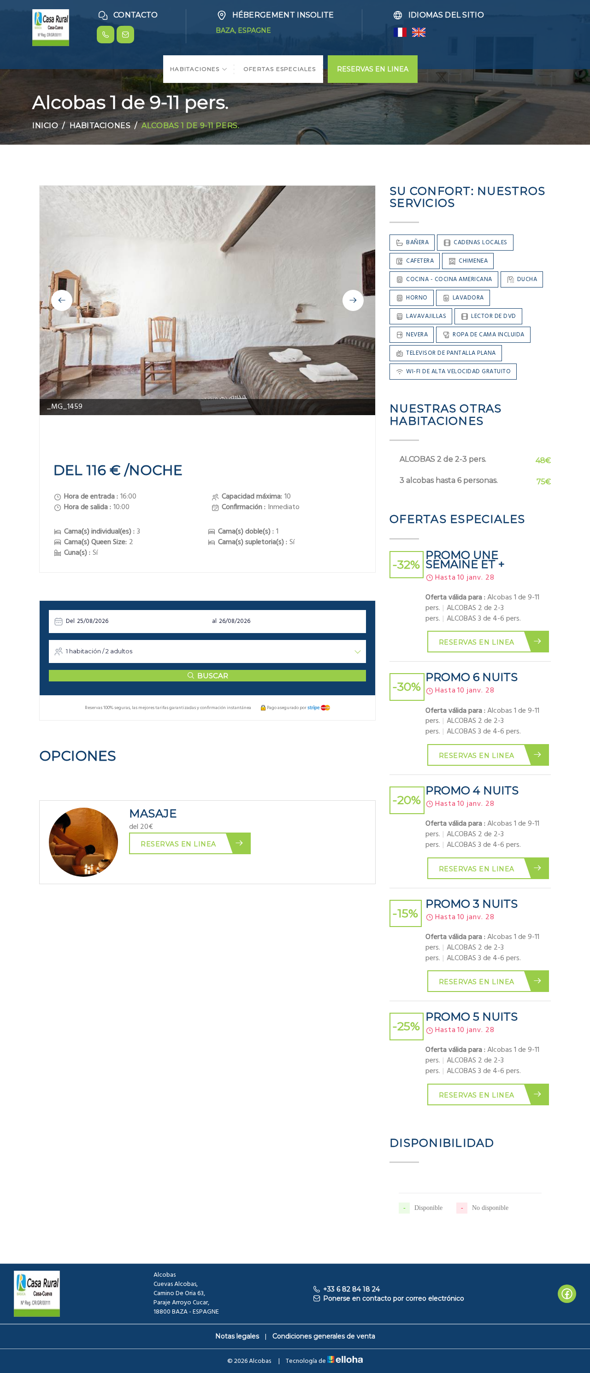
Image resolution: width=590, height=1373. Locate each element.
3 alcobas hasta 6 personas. (449, 480)
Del (70, 621)
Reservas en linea (178, 844)
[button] (61, 300)
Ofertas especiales (279, 68)
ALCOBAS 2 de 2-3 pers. (443, 459)
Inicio (45, 125)
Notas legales (237, 1336)
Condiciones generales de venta (323, 1336)
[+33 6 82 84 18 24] (105, 34)
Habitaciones (196, 68)
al (214, 621)
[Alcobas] (50, 27)
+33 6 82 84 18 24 (351, 1289)
